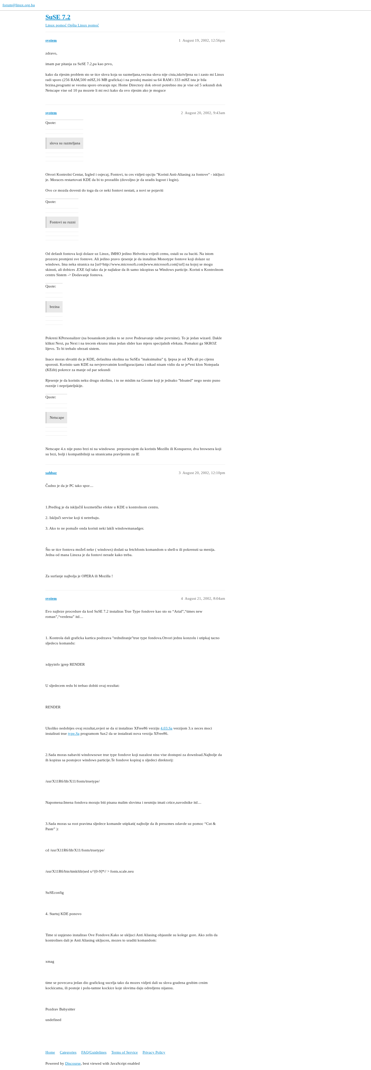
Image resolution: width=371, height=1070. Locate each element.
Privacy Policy (154, 1052)
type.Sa (74, 734)
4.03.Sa (166, 728)
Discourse (73, 1063)
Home (50, 1052)
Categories (68, 1052)
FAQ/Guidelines (94, 1052)
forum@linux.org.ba (19, 5)
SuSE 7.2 (57, 17)
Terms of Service (124, 1052)
